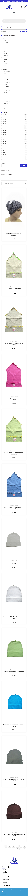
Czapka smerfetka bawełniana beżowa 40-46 (14, 562)
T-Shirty (5, 61)
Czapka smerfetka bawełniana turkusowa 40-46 (14, 725)
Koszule (5, 59)
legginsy (6, 40)
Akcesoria (6, 67)
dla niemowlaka (7, 71)
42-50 (4, 137)
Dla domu (5, 105)
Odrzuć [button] (3, 894)
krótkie (7, 81)
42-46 (4, 132)
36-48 (4, 121)
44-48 (4, 139)
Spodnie (6, 63)
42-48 (4, 134)
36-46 (4, 119)
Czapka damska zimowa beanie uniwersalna (14, 234)
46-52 (4, 148)
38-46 (4, 123)
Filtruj (23, 31)
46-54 (4, 150)
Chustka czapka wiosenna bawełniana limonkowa (14, 453)
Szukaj (3, 163)
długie (7, 44)
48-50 (4, 152)
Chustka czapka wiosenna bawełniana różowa (14, 398)
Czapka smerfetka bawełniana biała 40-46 (14, 617)
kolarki (7, 46)
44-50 (4, 141)
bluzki (5, 51)
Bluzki (5, 73)
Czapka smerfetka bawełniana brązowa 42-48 (14, 834)
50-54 (4, 157)
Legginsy (6, 77)
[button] (14, 13)
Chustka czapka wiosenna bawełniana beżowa (14, 289)
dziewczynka (9, 100)
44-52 (4, 143)
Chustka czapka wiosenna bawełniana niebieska (14, 508)
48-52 (4, 154)
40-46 (4, 128)
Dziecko (5, 69)
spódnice (6, 49)
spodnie (5, 48)
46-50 (4, 146)
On (3, 57)
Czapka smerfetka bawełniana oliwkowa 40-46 (14, 780)
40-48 (4, 130)
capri (7, 42)
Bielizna (5, 65)
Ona (4, 38)
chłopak (8, 101)
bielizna (5, 53)
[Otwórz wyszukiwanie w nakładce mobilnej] (14, 21)
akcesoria (6, 55)
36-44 (4, 117)
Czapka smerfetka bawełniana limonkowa (14, 671)
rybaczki (8, 82)
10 (17, 849)
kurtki (5, 96)
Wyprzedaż (5, 108)
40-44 (4, 126)
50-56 (4, 159)
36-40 (4, 114)
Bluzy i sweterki (7, 94)
